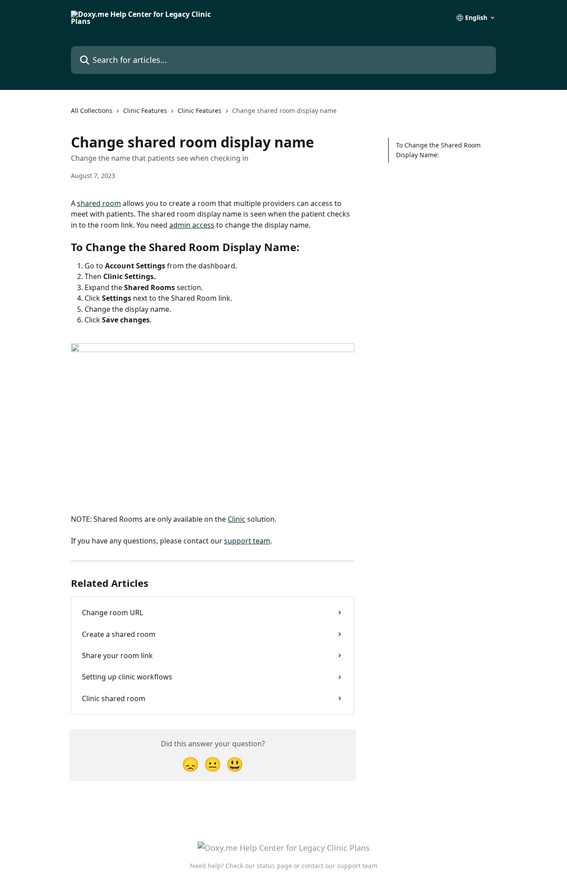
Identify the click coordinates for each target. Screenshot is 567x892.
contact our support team (339, 865)
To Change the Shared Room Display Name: (438, 150)
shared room (99, 203)
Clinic (236, 519)
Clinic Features (145, 110)
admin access (191, 225)
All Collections (92, 110)
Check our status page (258, 865)
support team (247, 541)
